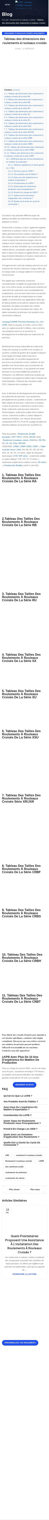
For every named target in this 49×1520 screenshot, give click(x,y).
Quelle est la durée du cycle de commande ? (22, 1143)
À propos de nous (11, 1421)
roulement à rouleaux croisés (29, 1155)
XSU (15, 443)
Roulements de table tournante (17, 1462)
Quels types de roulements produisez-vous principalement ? (22, 1122)
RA (31, 440)
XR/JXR (21, 443)
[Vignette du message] (9, 1363)
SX (7, 443)
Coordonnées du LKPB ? (18, 1115)
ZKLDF (32, 437)
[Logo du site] (24, 4)
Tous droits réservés (29, 1513)
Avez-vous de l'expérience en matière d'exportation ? (21, 1108)
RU (43, 440)
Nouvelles (8, 1416)
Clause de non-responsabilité (16, 1430)
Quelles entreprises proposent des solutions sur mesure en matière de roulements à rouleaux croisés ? (30, 1396)
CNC (7, 1155)
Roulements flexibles (14, 465)
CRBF (22, 446)
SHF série (22, 456)
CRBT (35, 446)
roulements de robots (15, 1178)
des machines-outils (14, 1167)
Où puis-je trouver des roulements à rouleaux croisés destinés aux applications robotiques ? (29, 1378)
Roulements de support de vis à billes (20, 1475)
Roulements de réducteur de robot (18, 1471)
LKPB (41, 1161)
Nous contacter (10, 1425)
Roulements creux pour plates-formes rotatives (24, 1439)
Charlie (18, 48)
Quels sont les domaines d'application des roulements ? (21, 1135)
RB (40, 440)
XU (10, 443)
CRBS (29, 446)
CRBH (16, 446)
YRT (13, 437)
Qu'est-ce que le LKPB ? (18, 1096)
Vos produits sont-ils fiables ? (21, 1101)
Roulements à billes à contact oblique (20, 1434)
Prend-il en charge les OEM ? (21, 1129)
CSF (15, 456)
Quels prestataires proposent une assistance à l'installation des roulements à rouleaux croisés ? (24, 1244)
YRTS (19, 437)
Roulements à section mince (16, 1466)
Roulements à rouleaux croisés (17, 1457)
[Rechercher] (46, 4)
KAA (19, 449)
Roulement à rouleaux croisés (22, 20)
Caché (16, 90)
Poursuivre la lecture (24, 1274)
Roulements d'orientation (14, 1453)
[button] (24, 1096)
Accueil (5, 20)
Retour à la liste (24, 1189)
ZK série (41, 462)
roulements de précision (16, 1172)
